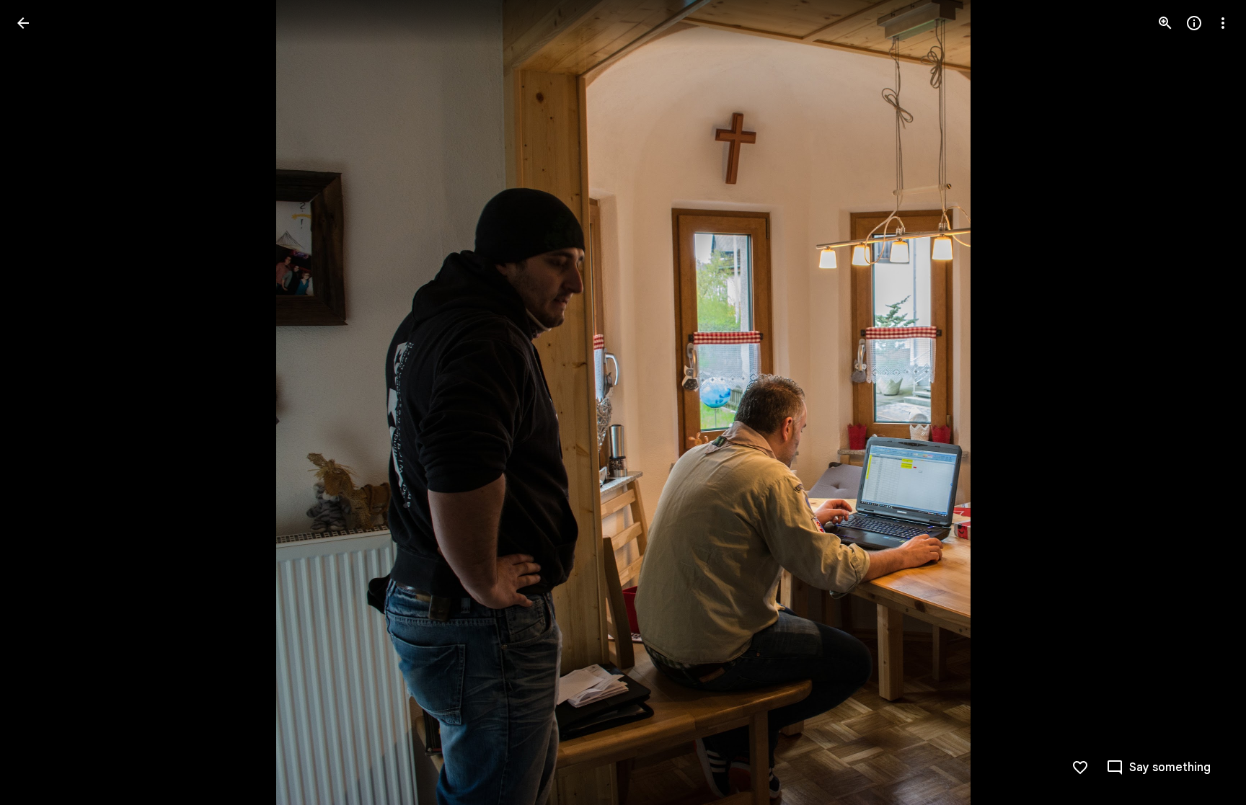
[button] (40, 403)
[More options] (1223, 23)
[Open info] (1194, 23)
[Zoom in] (1165, 23)
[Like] (1080, 767)
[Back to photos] (23, 23)
